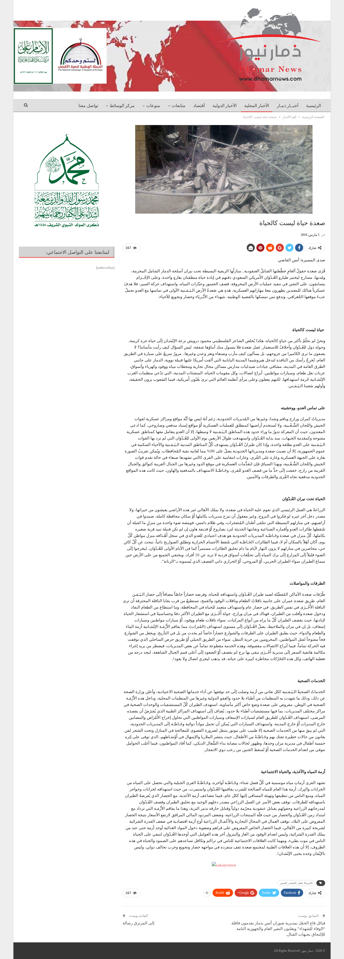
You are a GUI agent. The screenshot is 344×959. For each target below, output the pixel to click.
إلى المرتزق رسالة (138, 923)
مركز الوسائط (122, 105)
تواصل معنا (88, 105)
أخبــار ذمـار (287, 105)
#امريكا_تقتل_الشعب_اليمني (296, 882)
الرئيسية (313, 105)
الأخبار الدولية (224, 105)
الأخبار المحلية (256, 105)
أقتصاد (199, 105)
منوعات (153, 105)
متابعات (178, 105)
